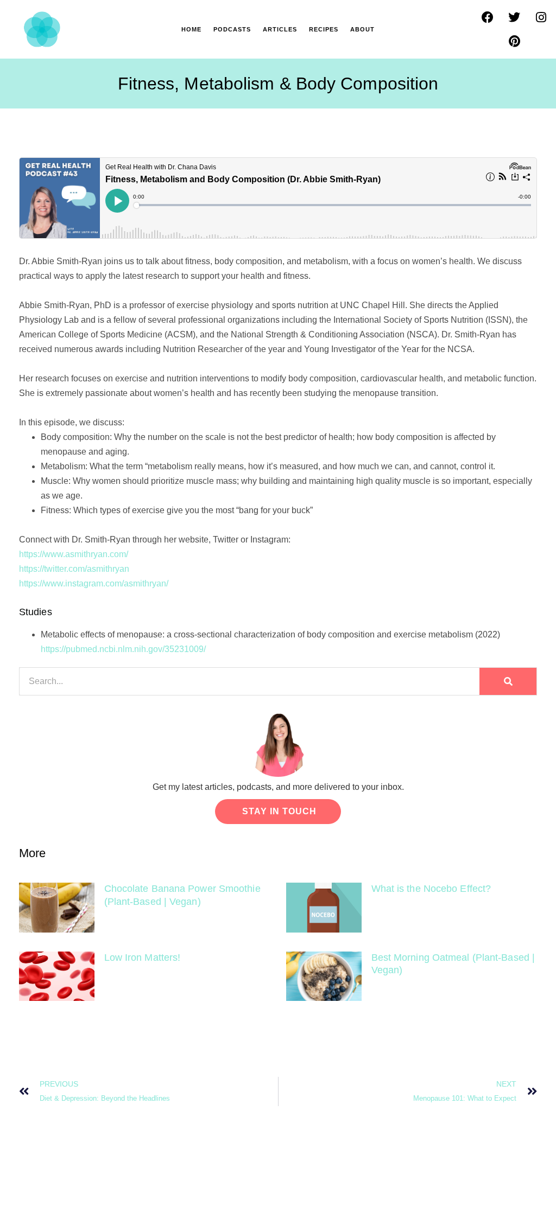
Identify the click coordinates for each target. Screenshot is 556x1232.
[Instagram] (541, 17)
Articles (280, 29)
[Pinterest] (514, 41)
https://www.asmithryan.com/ (73, 554)
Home (191, 29)
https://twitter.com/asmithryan (74, 568)
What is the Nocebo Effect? (431, 888)
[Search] (507, 681)
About (362, 29)
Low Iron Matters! (142, 957)
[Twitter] (514, 17)
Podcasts (232, 29)
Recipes (323, 29)
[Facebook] (488, 17)
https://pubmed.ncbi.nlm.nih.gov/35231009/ (123, 649)
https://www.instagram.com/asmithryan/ (93, 583)
